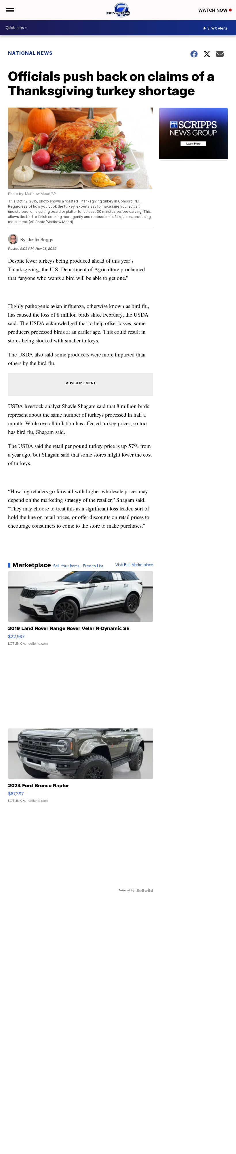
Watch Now (213, 10)
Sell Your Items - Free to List (78, 566)
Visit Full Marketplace (134, 565)
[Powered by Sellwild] (144, 890)
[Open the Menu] (9, 10)
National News (30, 53)
